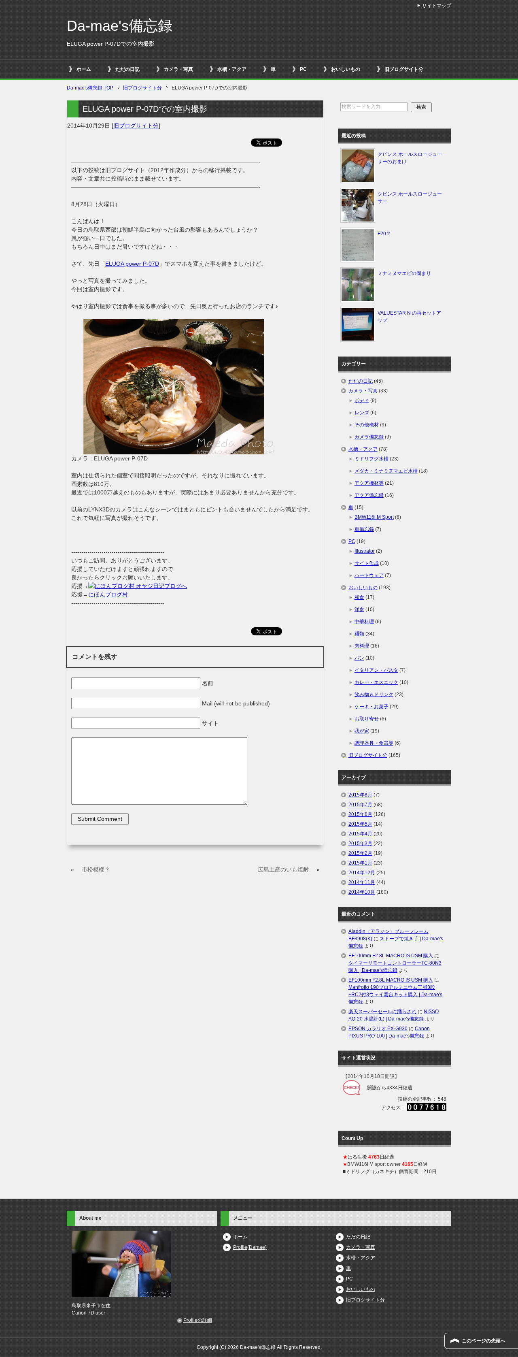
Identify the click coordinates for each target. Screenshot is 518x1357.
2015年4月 (360, 834)
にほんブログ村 (108, 594)
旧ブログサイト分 (403, 69)
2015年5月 (360, 824)
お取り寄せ (367, 719)
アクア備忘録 (369, 495)
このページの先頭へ (483, 1341)
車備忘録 (364, 529)
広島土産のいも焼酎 (283, 869)
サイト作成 (367, 563)
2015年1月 (360, 863)
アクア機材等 (369, 483)
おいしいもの (345, 69)
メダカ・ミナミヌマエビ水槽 (386, 471)
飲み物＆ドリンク (374, 694)
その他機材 (367, 425)
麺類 (359, 634)
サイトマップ (436, 6)
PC (303, 69)
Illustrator (365, 551)
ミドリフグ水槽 (371, 459)
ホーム (83, 69)
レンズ (362, 412)
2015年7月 (360, 804)
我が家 (362, 731)
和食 (359, 597)
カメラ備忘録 (369, 437)
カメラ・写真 (178, 69)
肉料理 (362, 646)
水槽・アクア (231, 69)
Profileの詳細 (197, 1320)
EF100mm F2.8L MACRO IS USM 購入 (390, 956)
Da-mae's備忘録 (119, 25)
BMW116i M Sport (374, 517)
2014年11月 (361, 882)
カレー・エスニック (376, 682)
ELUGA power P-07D (132, 263)
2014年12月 (361, 873)
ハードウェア (369, 575)
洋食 (359, 609)
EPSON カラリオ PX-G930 (378, 1028)
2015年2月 (360, 853)
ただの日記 (127, 69)
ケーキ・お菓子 (371, 706)
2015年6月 (360, 814)
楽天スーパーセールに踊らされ (382, 1011)
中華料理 (364, 621)
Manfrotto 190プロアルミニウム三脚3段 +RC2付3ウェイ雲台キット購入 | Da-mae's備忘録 (395, 994)
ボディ (362, 400)
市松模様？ (96, 869)
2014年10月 (361, 892)
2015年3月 (360, 843)
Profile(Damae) (250, 1247)
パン (359, 658)
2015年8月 (360, 795)
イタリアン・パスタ (376, 670)
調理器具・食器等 (374, 743)
